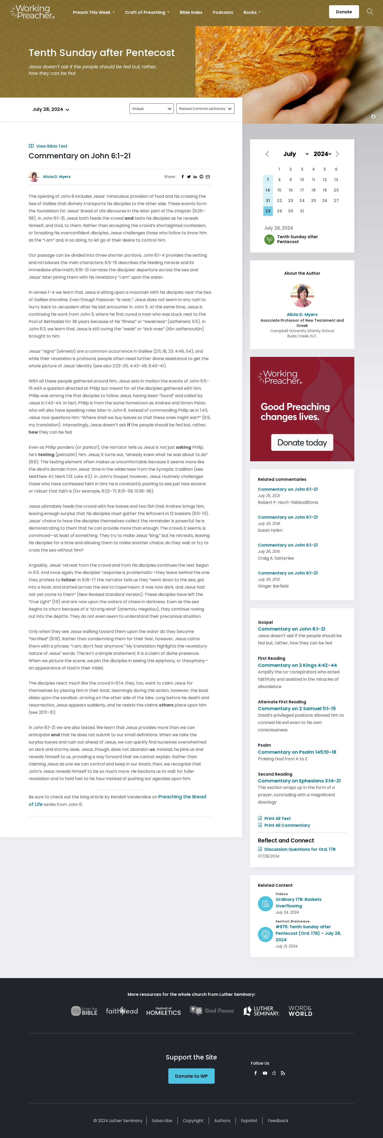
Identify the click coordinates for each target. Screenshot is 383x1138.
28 (268, 211)
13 (336, 179)
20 (336, 190)
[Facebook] (255, 1073)
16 (291, 190)
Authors (222, 1121)
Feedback (278, 1121)
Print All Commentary (286, 825)
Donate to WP (191, 1076)
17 (302, 190)
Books (251, 12)
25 (313, 200)
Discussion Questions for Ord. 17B (299, 849)
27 (336, 200)
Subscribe (162, 1121)
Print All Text (277, 819)
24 (302, 200)
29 (279, 211)
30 (290, 211)
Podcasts (223, 12)
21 (268, 200)
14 (268, 190)
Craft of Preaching (145, 12)
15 (279, 190)
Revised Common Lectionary (202, 108)
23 (290, 200)
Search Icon (370, 12)
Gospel (138, 108)
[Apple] (274, 1073)
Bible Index (191, 12)
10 (302, 179)
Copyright (193, 1121)
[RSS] (283, 1073)
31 (302, 211)
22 (279, 200)
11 (313, 179)
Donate (344, 12)
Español (249, 1121)
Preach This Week (92, 12)
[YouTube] (265, 1073)
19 (325, 190)
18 (314, 190)
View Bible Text (51, 146)
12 (325, 179)
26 (325, 200)
